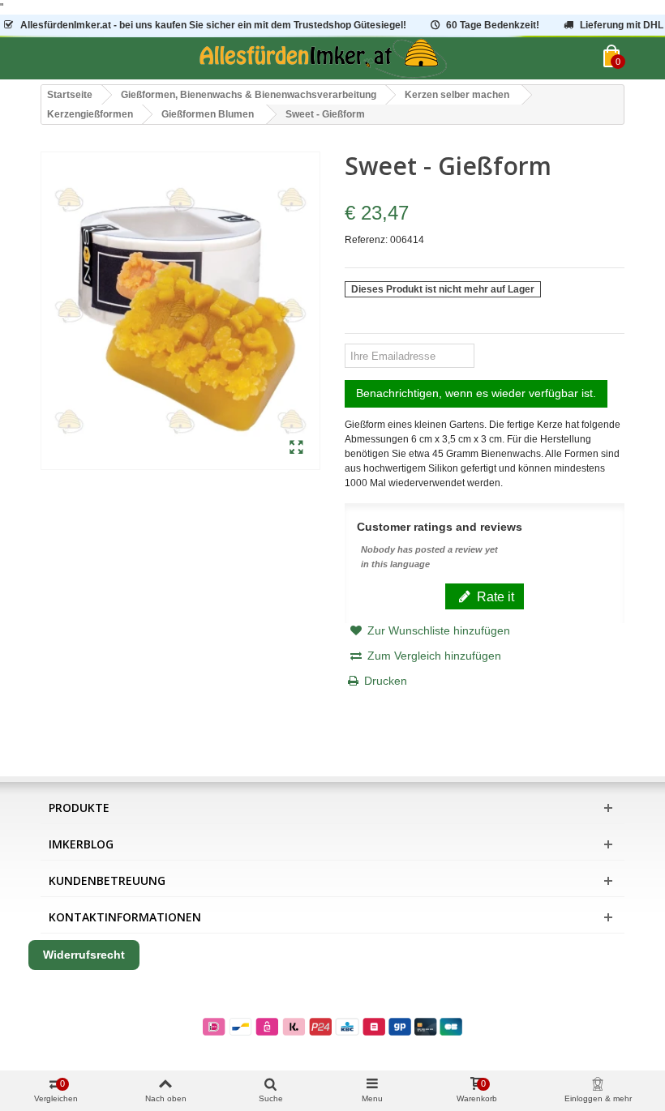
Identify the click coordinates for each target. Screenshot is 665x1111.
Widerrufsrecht (84, 954)
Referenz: (366, 240)
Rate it (494, 596)
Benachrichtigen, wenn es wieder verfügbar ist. (476, 393)
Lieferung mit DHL (621, 25)
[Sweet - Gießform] (296, 448)
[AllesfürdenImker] (322, 58)
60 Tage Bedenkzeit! (492, 25)
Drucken (385, 680)
